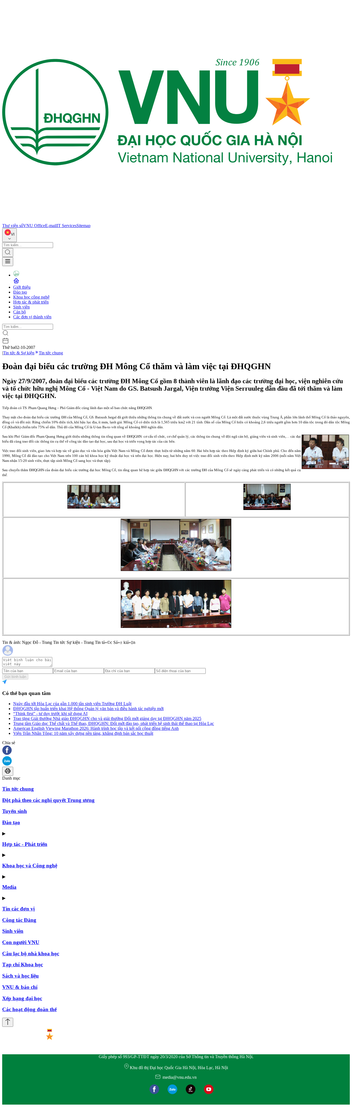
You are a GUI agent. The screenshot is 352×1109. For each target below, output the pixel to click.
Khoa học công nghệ (31, 297)
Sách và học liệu (20, 976)
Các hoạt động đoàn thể (29, 1009)
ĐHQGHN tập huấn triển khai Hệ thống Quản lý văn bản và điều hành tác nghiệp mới (88, 708)
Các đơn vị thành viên (32, 317)
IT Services (66, 225)
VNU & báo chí (19, 987)
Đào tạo (20, 292)
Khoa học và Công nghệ (29, 865)
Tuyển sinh (14, 811)
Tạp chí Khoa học (22, 964)
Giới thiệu (22, 287)
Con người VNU (20, 942)
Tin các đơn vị (18, 909)
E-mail (51, 225)
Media (9, 887)
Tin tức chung (51, 353)
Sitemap (83, 225)
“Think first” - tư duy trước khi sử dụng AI (50, 713)
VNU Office (34, 225)
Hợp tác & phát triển (31, 302)
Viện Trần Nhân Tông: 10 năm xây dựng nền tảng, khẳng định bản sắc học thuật (83, 733)
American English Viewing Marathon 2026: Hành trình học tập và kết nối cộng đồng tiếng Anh (96, 728)
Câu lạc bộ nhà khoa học (30, 953)
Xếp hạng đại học (22, 998)
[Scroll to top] (7, 1022)
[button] (176, 750)
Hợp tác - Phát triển (24, 844)
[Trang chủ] (167, 220)
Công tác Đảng (19, 920)
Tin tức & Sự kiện (18, 353)
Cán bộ (19, 312)
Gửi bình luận (15, 677)
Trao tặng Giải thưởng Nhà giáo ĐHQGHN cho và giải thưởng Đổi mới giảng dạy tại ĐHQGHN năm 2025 (107, 718)
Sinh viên (21, 307)
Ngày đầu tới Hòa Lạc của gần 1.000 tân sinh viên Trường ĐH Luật (72, 703)
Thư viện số (12, 225)
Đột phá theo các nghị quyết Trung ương (48, 800)
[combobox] (9, 235)
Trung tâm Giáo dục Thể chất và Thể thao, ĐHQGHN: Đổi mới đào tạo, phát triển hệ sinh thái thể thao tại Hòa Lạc (113, 723)
